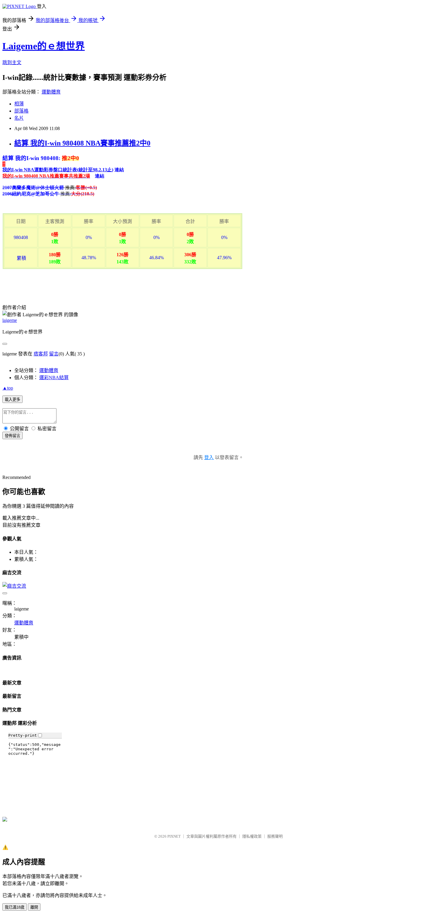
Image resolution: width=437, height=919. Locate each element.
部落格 (21, 110)
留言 (54, 353)
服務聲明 (275, 836)
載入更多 (12, 399)
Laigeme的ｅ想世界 (43, 46)
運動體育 (51, 91)
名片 (19, 118)
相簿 (19, 103)
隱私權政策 (252, 836)
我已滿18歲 (14, 907)
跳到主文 (11, 62)
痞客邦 (41, 353)
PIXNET (174, 836)
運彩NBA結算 (54, 377)
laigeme (9, 320)
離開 (34, 907)
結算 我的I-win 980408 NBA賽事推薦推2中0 (82, 143)
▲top (7, 387)
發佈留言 (12, 436)
